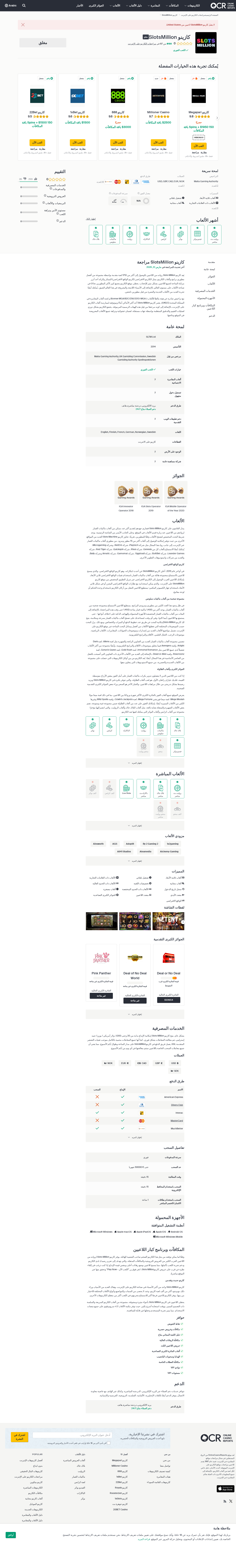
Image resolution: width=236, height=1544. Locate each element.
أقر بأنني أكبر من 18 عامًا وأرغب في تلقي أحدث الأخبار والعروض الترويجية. (76, 1443)
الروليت (81, 1471)
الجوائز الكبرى (96, 5)
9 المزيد (215, 208)
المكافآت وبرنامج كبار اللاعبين (203, 307)
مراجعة (195, 152)
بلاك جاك (81, 1465)
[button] (135, 763)
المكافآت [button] (173, 5)
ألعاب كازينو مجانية (34, 1498)
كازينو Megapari (120, 1460)
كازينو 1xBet (122, 1476)
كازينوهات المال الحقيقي (31, 1471)
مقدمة (211, 262)
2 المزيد (215, 185)
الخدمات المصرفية (205, 291)
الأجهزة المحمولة (206, 298)
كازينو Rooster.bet (119, 1493)
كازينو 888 (123, 1471)
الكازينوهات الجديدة (34, 1509)
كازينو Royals (121, 1487)
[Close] (23, 25)
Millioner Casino (120, 1465)
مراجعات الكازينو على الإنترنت (142, 43)
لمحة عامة (209, 269)
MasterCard (177, 1120)
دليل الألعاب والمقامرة (32, 1514)
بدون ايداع (38, 1465)
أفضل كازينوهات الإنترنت (31, 1460)
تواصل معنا (165, 1465)
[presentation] (217, 118)
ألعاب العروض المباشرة (74, 1460)
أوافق (11, 1535)
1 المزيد (181, 185)
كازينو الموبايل (36, 1504)
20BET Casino (120, 1509)
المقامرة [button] (155, 5)
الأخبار (79, 5)
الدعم (212, 316)
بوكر (83, 1498)
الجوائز (211, 276)
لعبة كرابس (79, 1482)
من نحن (166, 1460)
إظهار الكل (91, 218)
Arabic (12, 5)
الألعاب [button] (116, 5)
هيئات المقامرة (163, 1476)
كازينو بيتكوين (36, 1482)
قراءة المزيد (144, 1539)
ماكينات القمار (78, 1476)
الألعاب (211, 283)
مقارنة (204, 152)
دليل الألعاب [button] (135, 5)
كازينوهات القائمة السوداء (158, 1482)
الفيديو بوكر (79, 1487)
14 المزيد (100, 182)
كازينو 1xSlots (121, 1498)
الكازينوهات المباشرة (33, 1487)
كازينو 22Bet (122, 1482)
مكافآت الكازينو (35, 1493)
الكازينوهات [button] (193, 5)
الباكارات (81, 1493)
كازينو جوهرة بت (120, 1504)
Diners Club (177, 1104)
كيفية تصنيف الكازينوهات (159, 1471)
